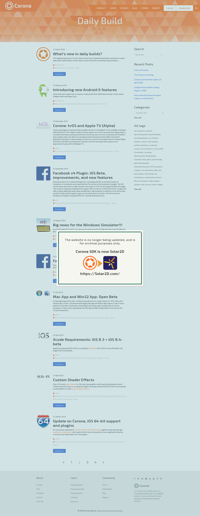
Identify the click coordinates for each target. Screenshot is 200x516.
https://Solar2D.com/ (100, 273)
